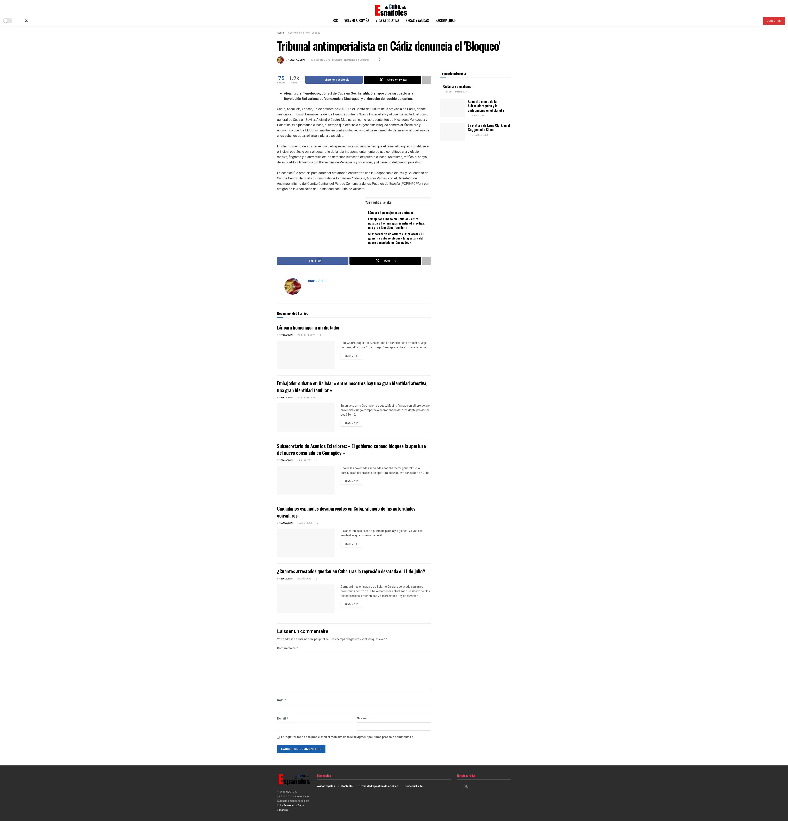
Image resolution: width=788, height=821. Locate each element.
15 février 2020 (479, 135)
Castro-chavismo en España (304, 33)
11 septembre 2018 (456, 92)
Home (280, 33)
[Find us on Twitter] (26, 20)
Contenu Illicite (413, 786)
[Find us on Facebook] (19, 20)
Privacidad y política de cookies (378, 786)
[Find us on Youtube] (40, 20)
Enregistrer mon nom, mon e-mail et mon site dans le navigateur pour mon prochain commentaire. (347, 737)
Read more (353, 356)
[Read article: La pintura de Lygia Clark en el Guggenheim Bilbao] (452, 132)
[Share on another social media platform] (426, 80)
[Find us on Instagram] (33, 20)
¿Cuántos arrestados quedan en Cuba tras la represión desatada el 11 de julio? (351, 571)
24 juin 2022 (304, 460)
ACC (288, 792)
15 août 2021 (304, 523)
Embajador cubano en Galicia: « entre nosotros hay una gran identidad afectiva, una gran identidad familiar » (396, 223)
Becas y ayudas (417, 20)
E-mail (283, 718)
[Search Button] (756, 20)
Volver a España (356, 20)
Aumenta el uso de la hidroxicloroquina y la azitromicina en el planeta (486, 106)
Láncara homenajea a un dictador (390, 212)
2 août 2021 (304, 578)
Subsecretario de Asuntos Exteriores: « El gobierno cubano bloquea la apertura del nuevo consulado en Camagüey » (396, 238)
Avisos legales (326, 786)
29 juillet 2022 (306, 335)
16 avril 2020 (477, 115)
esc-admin (297, 60)
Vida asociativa (387, 20)
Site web (362, 718)
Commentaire (287, 648)
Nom (281, 700)
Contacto (347, 786)
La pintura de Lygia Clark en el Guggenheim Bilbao (489, 127)
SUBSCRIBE (774, 21)
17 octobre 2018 (320, 60)
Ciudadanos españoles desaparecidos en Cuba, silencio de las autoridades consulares (346, 512)
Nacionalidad (445, 20)
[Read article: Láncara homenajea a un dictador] (305, 355)
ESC (335, 20)
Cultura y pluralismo (457, 86)
